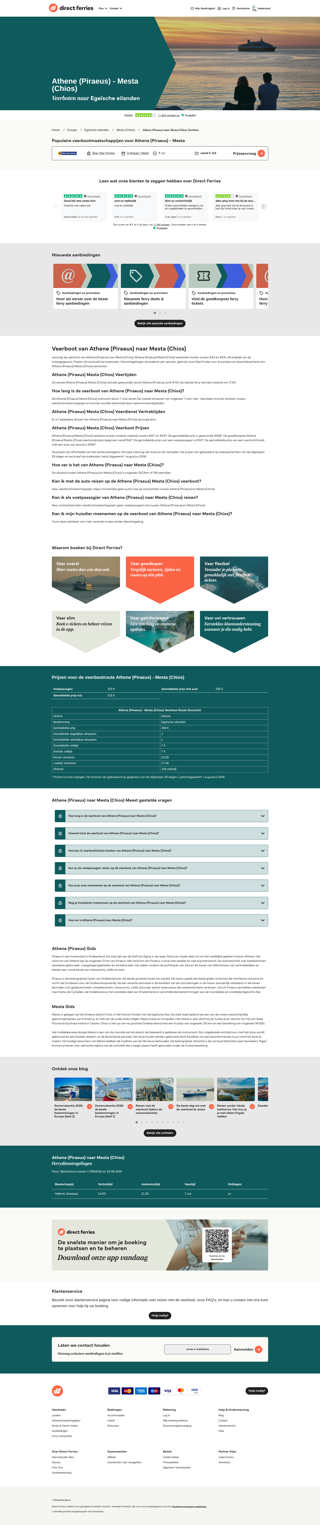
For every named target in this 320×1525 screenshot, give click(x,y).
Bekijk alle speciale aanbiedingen (159, 323)
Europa (72, 130)
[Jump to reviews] (160, 115)
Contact (223, 1420)
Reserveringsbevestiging (177, 1425)
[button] (161, 816)
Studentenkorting (61, 1472)
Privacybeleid (170, 1462)
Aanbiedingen (60, 1430)
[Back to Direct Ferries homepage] (71, 8)
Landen (56, 1415)
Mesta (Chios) (125, 130)
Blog (221, 1415)
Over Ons (57, 1467)
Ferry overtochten (62, 1436)
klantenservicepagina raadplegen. (189, 1506)
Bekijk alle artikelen (160, 1133)
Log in (166, 1415)
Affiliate (111, 1457)
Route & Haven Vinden (65, 1425)
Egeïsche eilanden (96, 130)
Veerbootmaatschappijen (66, 1420)
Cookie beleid (171, 1457)
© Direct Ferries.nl (61, 1500)
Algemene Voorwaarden (177, 1467)
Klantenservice (227, 1425)
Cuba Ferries (226, 1457)
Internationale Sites (63, 1457)
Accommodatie (116, 1415)
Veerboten (224, 1462)
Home (56, 130)
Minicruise (113, 1425)
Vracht (111, 1420)
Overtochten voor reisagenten (124, 1462)
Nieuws (56, 1462)
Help (221, 1430)
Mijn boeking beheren (175, 1420)
